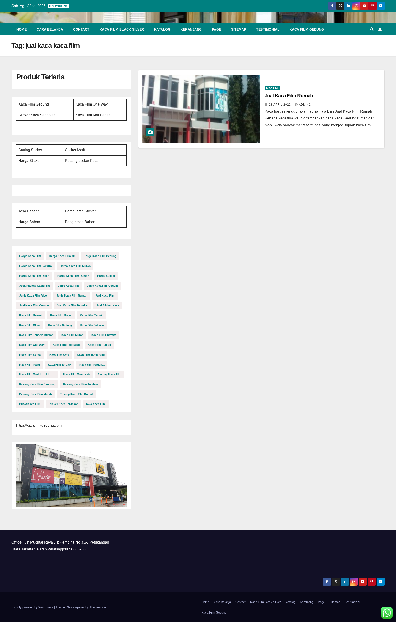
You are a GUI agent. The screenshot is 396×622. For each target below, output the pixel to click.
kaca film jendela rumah (36, 335)
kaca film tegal (29, 364)
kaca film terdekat (91, 364)
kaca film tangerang (90, 354)
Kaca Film (272, 87)
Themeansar (98, 607)
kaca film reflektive (66, 345)
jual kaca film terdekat (72, 305)
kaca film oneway (103, 335)
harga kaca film (30, 256)
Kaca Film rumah (99, 345)
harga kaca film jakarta (35, 266)
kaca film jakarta (92, 325)
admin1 (305, 104)
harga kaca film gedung (100, 256)
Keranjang (191, 29)
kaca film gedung (60, 325)
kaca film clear (29, 325)
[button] (372, 29)
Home (21, 29)
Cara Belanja (50, 29)
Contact (81, 29)
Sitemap (238, 29)
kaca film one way (32, 345)
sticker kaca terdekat (63, 404)
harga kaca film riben (34, 276)
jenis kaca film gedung (102, 285)
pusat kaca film (30, 404)
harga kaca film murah (75, 266)
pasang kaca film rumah (77, 394)
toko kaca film (96, 404)
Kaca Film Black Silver (122, 29)
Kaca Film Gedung (307, 29)
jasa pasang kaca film (34, 285)
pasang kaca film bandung (37, 384)
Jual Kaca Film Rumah (289, 96)
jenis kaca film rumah (71, 295)
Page (216, 29)
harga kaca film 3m (62, 256)
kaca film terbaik (59, 364)
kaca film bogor (61, 315)
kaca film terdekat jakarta (37, 374)
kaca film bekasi (30, 315)
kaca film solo (59, 354)
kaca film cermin (91, 315)
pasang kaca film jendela (80, 384)
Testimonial (268, 29)
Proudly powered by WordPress (32, 607)
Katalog (162, 29)
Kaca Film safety (30, 354)
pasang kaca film (109, 374)
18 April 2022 (280, 104)
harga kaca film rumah (73, 276)
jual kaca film (105, 295)
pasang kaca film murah (35, 394)
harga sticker (106, 276)
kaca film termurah (76, 374)
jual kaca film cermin (34, 305)
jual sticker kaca (107, 305)
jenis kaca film (68, 285)
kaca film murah (72, 335)
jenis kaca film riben (33, 295)
